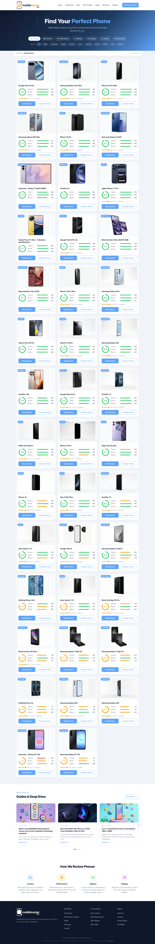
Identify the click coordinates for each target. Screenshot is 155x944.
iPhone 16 (22, 497)
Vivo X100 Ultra (66, 497)
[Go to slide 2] (77, 849)
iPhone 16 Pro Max (109, 85)
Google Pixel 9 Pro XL (69, 240)
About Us (120, 913)
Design (106, 38)
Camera (49, 38)
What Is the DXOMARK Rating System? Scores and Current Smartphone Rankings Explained (36, 831)
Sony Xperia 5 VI (67, 600)
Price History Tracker (71, 917)
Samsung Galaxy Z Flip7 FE (71, 651)
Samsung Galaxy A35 (110, 703)
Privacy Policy (122, 921)
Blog (78, 5)
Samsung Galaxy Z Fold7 (112, 137)
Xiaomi (97, 44)
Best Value (121, 38)
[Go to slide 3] (79, 849)
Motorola (88, 44)
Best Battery (95, 921)
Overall (35, 38)
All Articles (130, 797)
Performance (64, 38)
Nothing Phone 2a (25, 703)
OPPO (105, 44)
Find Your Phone (130, 5)
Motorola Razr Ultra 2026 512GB (115, 240)
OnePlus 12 (106, 497)
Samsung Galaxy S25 (110, 343)
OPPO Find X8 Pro (25, 446)
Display (93, 38)
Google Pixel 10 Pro (26, 85)
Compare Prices (45, 104)
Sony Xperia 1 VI (25, 549)
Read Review (27, 104)
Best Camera (95, 913)
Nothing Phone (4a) (26, 600)
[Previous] (16, 824)
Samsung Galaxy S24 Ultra (71, 85)
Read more (22, 842)
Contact (120, 917)
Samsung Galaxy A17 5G (70, 754)
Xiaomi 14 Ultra (66, 343)
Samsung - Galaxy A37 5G (29, 754)
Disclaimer (121, 924)
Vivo (112, 44)
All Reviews (69, 5)
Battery (79, 38)
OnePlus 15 (64, 188)
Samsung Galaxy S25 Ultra (29, 137)
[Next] (138, 824)
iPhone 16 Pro (65, 137)
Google (115, 5)
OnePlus (72, 44)
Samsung (105, 5)
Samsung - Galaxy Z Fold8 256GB (32, 188)
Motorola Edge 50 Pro (111, 600)
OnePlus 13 (106, 394)
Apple (97, 5)
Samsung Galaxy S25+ (111, 291)
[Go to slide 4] (80, 849)
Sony (80, 44)
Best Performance (97, 917)
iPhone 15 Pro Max (67, 291)
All (39, 44)
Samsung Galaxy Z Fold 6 (112, 549)
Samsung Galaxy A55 (69, 703)
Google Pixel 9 (66, 549)
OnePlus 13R (23, 394)
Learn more (109, 941)
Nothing (120, 44)
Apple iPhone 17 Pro (110, 188)
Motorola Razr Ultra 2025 (28, 291)
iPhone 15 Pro (65, 446)
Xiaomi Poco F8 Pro (26, 343)
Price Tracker (87, 5)
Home (60, 5)
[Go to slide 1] (75, 849)
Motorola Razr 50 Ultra (27, 651)
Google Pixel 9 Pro (67, 394)
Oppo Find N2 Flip (109, 446)
